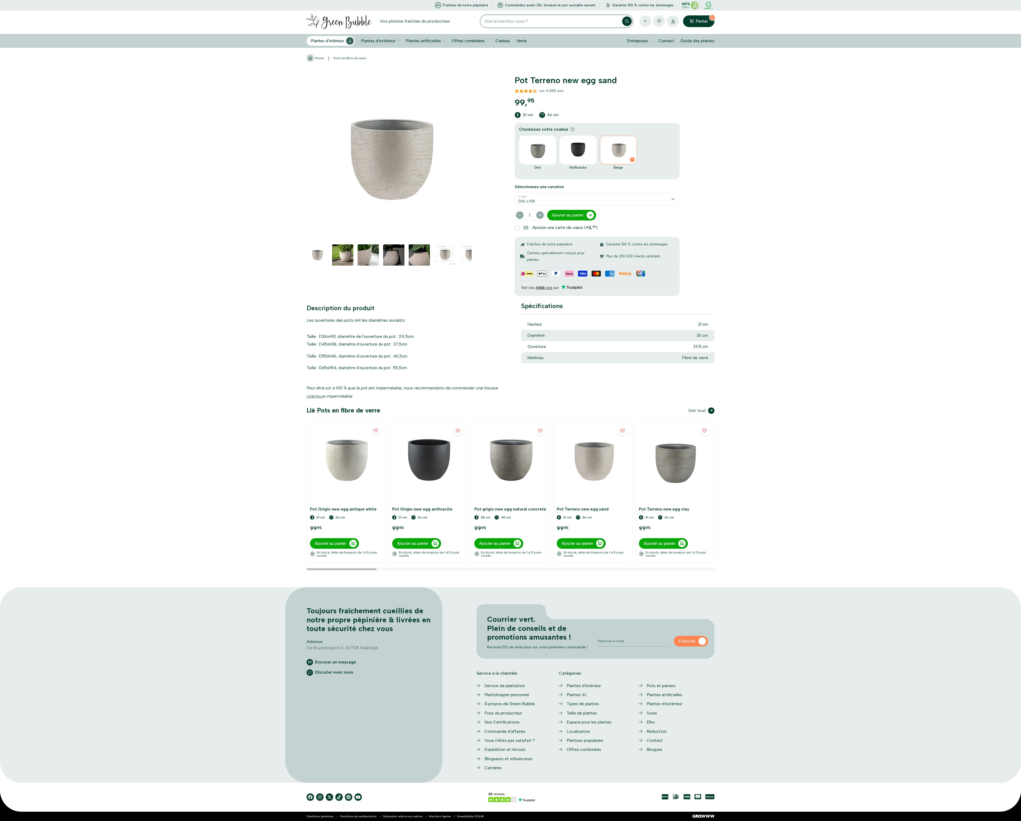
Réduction (657, 731)
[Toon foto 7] (470, 255)
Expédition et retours (505, 749)
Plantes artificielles (423, 41)
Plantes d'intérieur (327, 41)
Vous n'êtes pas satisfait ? (509, 740)
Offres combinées (468, 41)
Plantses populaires (585, 740)
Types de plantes (583, 703)
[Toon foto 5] (419, 255)
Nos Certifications (502, 722)
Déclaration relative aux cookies (403, 816)
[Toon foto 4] (393, 255)
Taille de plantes (582, 713)
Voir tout (697, 410)
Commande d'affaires (504, 731)
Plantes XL (577, 694)
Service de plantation (504, 685)
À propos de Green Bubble (509, 703)
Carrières (493, 767)
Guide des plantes (697, 41)
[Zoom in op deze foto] (389, 157)
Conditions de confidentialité (358, 816)
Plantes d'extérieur (378, 41)
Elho (651, 722)
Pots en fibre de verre (350, 58)
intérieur (315, 396)
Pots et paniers (661, 685)
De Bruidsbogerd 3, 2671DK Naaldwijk (342, 647)
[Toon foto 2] (342, 255)
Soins (652, 713)
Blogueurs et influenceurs (508, 758)
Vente (521, 41)
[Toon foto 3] (368, 255)
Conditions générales (320, 816)
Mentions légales (440, 816)
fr (645, 21)
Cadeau (502, 41)
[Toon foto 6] (444, 255)
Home (319, 58)
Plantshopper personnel (506, 694)
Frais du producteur (503, 713)
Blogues (654, 749)
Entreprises (637, 41)
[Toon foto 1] (317, 255)
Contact (666, 41)
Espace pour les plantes (589, 722)
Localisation (578, 731)
